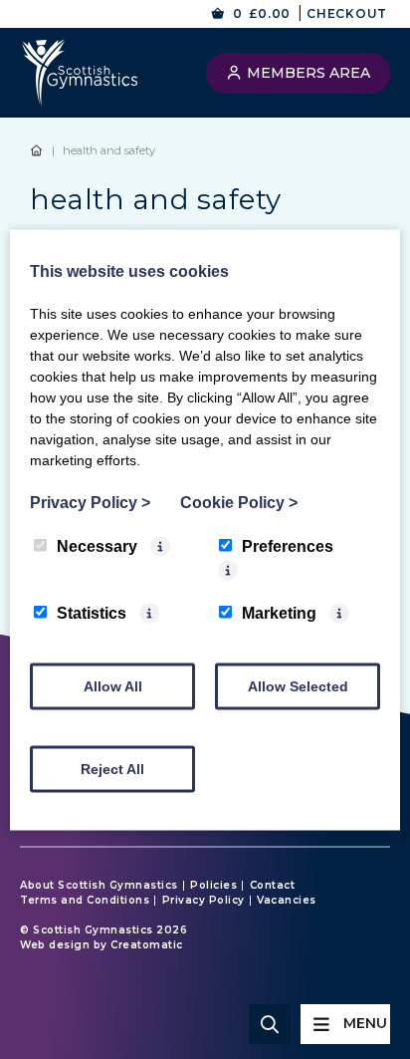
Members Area (306, 73)
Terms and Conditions (84, 901)
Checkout (347, 13)
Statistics (91, 612)
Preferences (287, 545)
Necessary (97, 545)
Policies (213, 886)
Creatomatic (146, 944)
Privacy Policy (203, 901)
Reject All (112, 768)
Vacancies (286, 901)
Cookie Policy (239, 501)
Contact (273, 886)
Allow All (113, 685)
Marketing (279, 612)
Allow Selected (298, 685)
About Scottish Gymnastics (99, 886)
